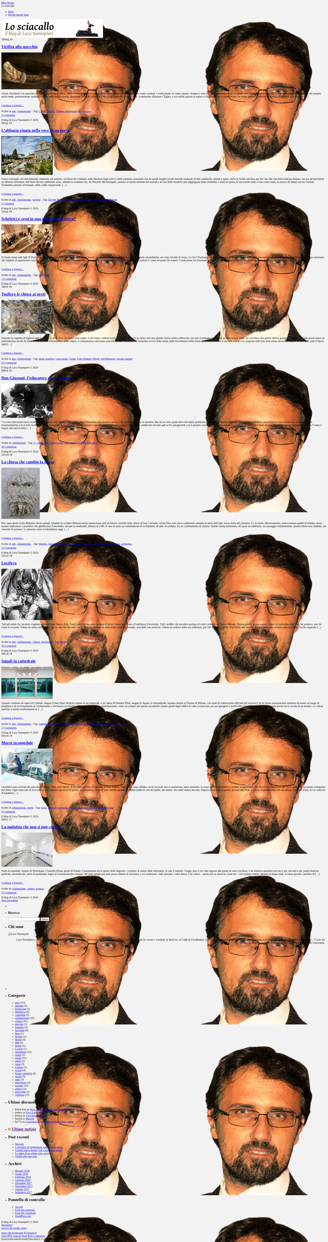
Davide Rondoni (57, 199)
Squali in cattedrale (18, 661)
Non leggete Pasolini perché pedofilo (50, 1109)
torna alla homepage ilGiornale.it (19, 1232)
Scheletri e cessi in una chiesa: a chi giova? (38, 219)
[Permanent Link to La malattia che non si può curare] (27, 865)
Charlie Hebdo (47, 111)
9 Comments (8, 811)
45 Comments (8, 645)
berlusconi (20, 1008)
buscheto (53, 543)
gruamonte (76, 543)
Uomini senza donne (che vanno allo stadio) (38, 1150)
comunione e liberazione (50, 442)
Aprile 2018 (21, 1174)
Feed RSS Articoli (11, 1235)
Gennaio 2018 (22, 1180)
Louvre (19, 1048)
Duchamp (44, 275)
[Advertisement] (33, 968)
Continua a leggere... (12, 105)
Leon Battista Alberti (88, 358)
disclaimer (6, 1225)
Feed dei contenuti (25, 1210)
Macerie (30, 1118)
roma (17, 1064)
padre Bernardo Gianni (79, 199)
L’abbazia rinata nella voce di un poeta (35, 130)
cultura (36, 641)
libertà (18, 1039)
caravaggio (61, 358)
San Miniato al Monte (105, 199)
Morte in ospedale (17, 743)
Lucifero (9, 563)
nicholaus (100, 543)
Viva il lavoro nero (36, 1112)
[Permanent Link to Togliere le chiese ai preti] (27, 332)
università (20, 1091)
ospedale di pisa (105, 807)
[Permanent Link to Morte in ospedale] (27, 781)
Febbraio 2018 (23, 1177)
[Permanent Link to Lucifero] (27, 619)
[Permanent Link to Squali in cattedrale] (27, 697)
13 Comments (8, 278)
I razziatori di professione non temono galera (49, 1121)
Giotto (72, 358)
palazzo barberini (96, 723)
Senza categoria (23, 1073)
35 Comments (8, 892)
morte (30, 807)
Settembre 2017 (23, 1192)
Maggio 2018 (22, 1170)
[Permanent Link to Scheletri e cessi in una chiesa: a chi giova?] (27, 252)
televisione (20, 1082)
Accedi (19, 1206)
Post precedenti (9, 900)
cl (34, 442)
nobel (18, 1061)
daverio (19, 1024)
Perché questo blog (18, 14)
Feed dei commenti (25, 1213)
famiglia (19, 1027)
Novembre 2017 (24, 1186)
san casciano (113, 543)
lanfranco (88, 543)
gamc (44, 807)
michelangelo (108, 358)
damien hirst (55, 723)
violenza (19, 1094)
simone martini (124, 358)
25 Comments (8, 362)
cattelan (43, 723)
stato (17, 1079)
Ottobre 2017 (22, 1189)
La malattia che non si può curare (30, 827)
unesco (19, 1088)
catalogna (20, 1015)
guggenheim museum (74, 723)
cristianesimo (24, 111)
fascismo (19, 1030)
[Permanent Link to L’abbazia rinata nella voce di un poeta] (27, 173)
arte (14, 111)
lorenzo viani (76, 807)
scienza (40, 888)
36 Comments (8, 446)
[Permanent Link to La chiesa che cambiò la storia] (20, 518)
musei (18, 1058)
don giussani (84, 111)
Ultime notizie (24, 1129)
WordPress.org (23, 1216)
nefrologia (89, 807)
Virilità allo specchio (19, 46)
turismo (36, 199)
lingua (18, 1045)
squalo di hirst (114, 723)
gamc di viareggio (57, 807)
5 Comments (8, 115)
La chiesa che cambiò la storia (27, 462)
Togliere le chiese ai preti (23, 294)
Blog (10, 11)
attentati (19, 1005)
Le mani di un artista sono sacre (32, 1153)
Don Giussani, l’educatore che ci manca (36, 378)
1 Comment (7, 203)
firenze (18, 1036)
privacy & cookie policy (14, 1228)
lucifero (64, 641)
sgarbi (18, 1076)
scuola (18, 1070)
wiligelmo (126, 543)
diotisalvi (64, 543)
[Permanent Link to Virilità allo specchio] (27, 88)
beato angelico (46, 358)
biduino (43, 543)
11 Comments (8, 547)
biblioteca (20, 1011)
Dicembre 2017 (23, 1183)
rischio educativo (88, 442)
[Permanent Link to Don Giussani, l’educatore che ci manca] (27, 416)
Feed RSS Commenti (33, 1235)
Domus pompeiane (66, 111)
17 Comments (8, 727)
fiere (17, 1033)
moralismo (46, 641)
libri (17, 1042)
